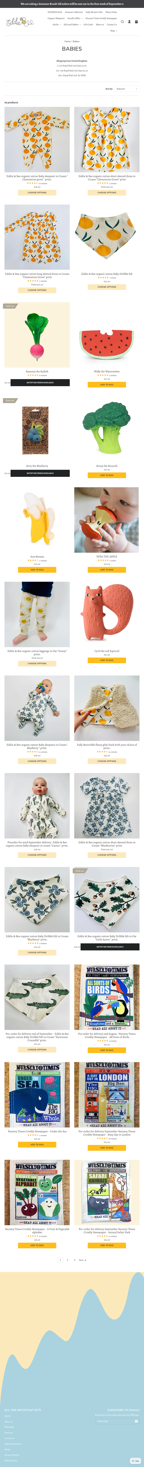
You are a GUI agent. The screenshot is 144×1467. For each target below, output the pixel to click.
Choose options (37, 192)
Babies (76, 41)
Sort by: (109, 88)
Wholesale (9, 1427)
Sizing (7, 1449)
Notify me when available (40, 382)
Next (81, 1260)
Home (67, 41)
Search (7, 1416)
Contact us (9, 1438)
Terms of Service (11, 1455)
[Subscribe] (136, 1421)
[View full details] (37, 139)
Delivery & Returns (13, 1443)
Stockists (8, 1432)
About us (8, 1421)
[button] (122, 22)
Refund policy (10, 1460)
